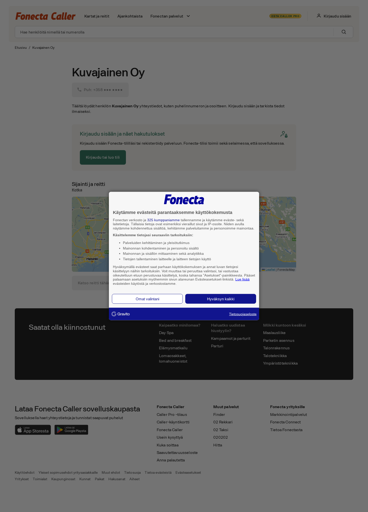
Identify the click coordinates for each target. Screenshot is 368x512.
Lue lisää (242, 279)
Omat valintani (147, 299)
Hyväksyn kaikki (220, 299)
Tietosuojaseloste (243, 314)
